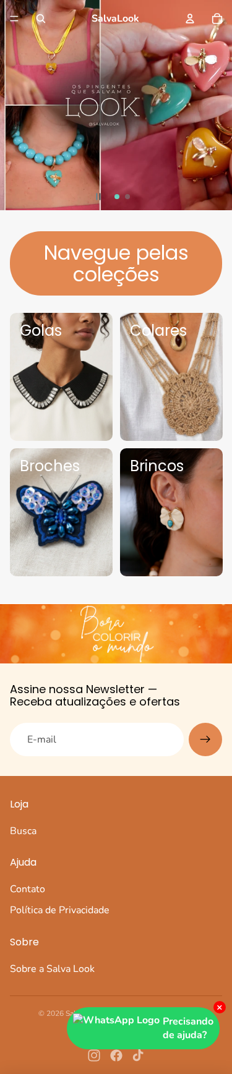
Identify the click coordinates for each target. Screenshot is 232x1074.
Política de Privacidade (60, 910)
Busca (23, 831)
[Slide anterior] (11, 105)
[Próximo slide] (221, 105)
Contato (27, 889)
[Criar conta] (205, 739)
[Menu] (14, 18)
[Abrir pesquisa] (40, 18)
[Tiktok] (138, 1055)
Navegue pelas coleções (116, 263)
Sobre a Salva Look (52, 969)
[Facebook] (116, 1055)
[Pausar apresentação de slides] (98, 196)
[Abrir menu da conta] (190, 18)
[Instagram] (94, 1055)
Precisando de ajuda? (188, 1028)
